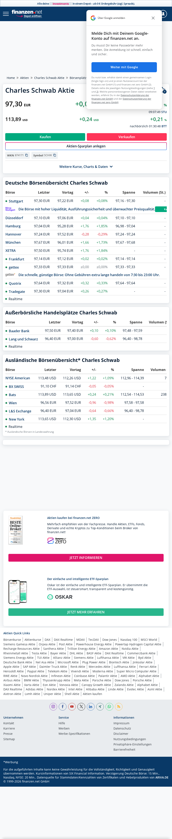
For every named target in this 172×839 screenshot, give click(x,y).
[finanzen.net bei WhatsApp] (109, 707)
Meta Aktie (81, 680)
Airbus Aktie (11, 680)
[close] (153, 18)
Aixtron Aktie (12, 694)
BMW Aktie (31, 680)
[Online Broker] (29, 16)
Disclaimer (120, 734)
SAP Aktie (29, 667)
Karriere (9, 728)
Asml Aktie (154, 689)
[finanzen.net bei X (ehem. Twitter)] (81, 707)
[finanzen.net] (27, 12)
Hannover (13, 234)
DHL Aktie (76, 653)
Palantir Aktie (107, 676)
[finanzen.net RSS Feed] (119, 707)
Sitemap (9, 739)
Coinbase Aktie (84, 676)
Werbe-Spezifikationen (74, 734)
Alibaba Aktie (95, 689)
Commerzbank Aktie (141, 653)
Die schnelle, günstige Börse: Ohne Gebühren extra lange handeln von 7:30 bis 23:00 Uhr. (89, 275)
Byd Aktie (144, 658)
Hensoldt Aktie (13, 671)
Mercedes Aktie (99, 667)
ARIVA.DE (161, 777)
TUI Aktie (43, 658)
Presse (8, 734)
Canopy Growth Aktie (96, 685)
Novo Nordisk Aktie (34, 676)
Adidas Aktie (34, 689)
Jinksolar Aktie (142, 662)
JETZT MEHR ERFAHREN (86, 612)
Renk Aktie (77, 667)
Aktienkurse (33, 640)
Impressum (121, 723)
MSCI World (149, 640)
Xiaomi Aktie (12, 685)
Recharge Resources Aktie (21, 649)
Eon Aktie (49, 685)
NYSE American (17, 378)
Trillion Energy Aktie (81, 649)
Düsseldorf (14, 218)
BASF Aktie (94, 653)
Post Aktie (66, 644)
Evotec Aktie (135, 689)
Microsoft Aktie (68, 662)
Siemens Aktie (84, 658)
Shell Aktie (72, 694)
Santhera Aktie (53, 649)
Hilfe (62, 723)
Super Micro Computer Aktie (136, 671)
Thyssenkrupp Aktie (56, 680)
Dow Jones (109, 640)
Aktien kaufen (92, 694)
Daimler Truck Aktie (53, 667)
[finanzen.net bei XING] (100, 707)
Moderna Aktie (103, 671)
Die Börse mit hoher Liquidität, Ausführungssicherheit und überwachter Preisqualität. (86, 209)
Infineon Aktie (60, 676)
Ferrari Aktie (147, 667)
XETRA (10, 250)
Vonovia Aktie (68, 685)
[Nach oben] (160, 834)
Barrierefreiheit (124, 749)
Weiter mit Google (124, 67)
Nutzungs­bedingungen (129, 739)
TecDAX (93, 640)
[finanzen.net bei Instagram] (53, 707)
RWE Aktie (10, 676)
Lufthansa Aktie (108, 658)
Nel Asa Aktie (45, 662)
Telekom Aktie (57, 671)
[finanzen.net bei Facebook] (62, 707)
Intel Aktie (75, 689)
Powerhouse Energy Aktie (94, 644)
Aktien (24, 78)
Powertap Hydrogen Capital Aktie (138, 644)
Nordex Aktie (56, 689)
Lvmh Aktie (32, 694)
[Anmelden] (163, 14)
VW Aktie (128, 658)
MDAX (80, 640)
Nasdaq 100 (128, 640)
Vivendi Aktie (80, 671)
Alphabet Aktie (149, 676)
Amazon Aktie (108, 649)
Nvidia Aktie (130, 649)
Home (11, 78)
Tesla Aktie (39, 653)
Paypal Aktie (35, 671)
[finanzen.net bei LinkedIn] (91, 707)
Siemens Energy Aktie (18, 658)
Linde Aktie (116, 689)
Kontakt (8, 723)
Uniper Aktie (52, 694)
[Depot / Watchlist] (163, 90)
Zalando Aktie (124, 685)
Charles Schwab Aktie (49, 78)
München (13, 242)
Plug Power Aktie (94, 662)
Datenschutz (122, 728)
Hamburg (13, 226)
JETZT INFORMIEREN (86, 557)
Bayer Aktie (58, 653)
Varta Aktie (31, 685)
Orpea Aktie (47, 644)
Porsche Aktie (101, 680)
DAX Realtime (63, 640)
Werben (64, 728)
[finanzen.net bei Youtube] (72, 707)
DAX (47, 640)
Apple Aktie (11, 667)
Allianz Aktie (61, 658)
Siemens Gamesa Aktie (19, 644)
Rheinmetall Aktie (15, 653)
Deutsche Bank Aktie (17, 662)
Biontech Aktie (119, 662)
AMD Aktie (128, 676)
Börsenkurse (12, 640)
